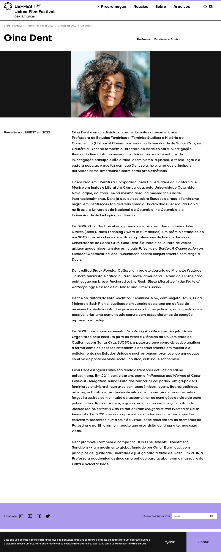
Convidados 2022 (67, 25)
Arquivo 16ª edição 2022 (41, 25)
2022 (46, 132)
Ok (211, 516)
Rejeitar (169, 542)
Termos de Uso (136, 543)
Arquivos (19, 25)
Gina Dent (86, 25)
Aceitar (203, 542)
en (211, 7)
